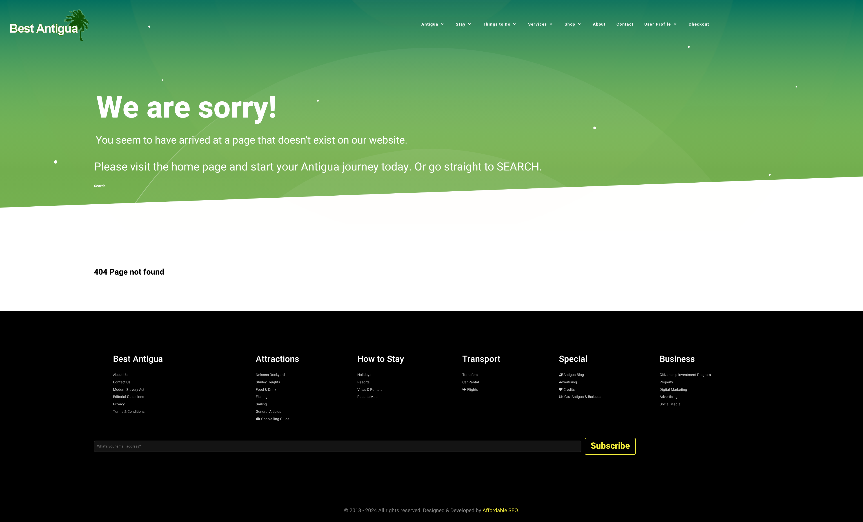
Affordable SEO (500, 510)
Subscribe (610, 446)
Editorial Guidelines (128, 397)
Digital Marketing (673, 389)
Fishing (261, 397)
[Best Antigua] (48, 24)
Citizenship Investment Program (685, 375)
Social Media (670, 404)
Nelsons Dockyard (270, 375)
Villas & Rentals (369, 389)
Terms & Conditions (129, 411)
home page (199, 167)
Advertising (568, 382)
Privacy (119, 404)
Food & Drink (266, 389)
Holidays (364, 375)
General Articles (268, 411)
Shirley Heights (268, 382)
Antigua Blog (573, 375)
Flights (472, 389)
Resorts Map (367, 397)
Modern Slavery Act (128, 389)
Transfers (470, 375)
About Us (120, 375)
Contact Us (121, 382)
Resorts (363, 382)
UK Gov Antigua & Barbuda (580, 397)
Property (666, 382)
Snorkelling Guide (275, 419)
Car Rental (470, 382)
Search (99, 186)
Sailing (261, 404)
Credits (569, 389)
